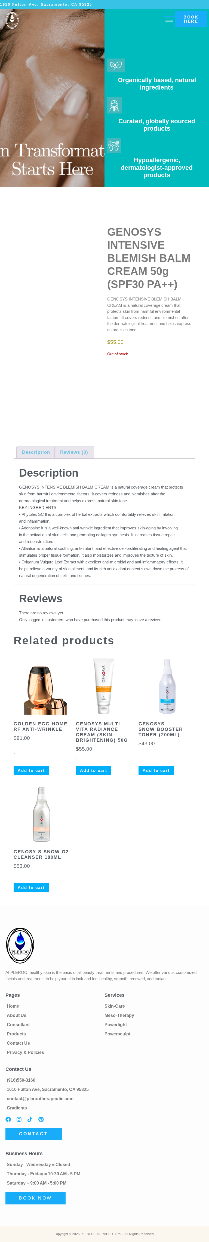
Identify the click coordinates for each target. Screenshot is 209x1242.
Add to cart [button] (31, 770)
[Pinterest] (41, 1119)
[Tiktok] (30, 1119)
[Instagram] (19, 1119)
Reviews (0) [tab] (74, 452)
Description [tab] (36, 452)
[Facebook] (8, 1119)
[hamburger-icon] (169, 20)
